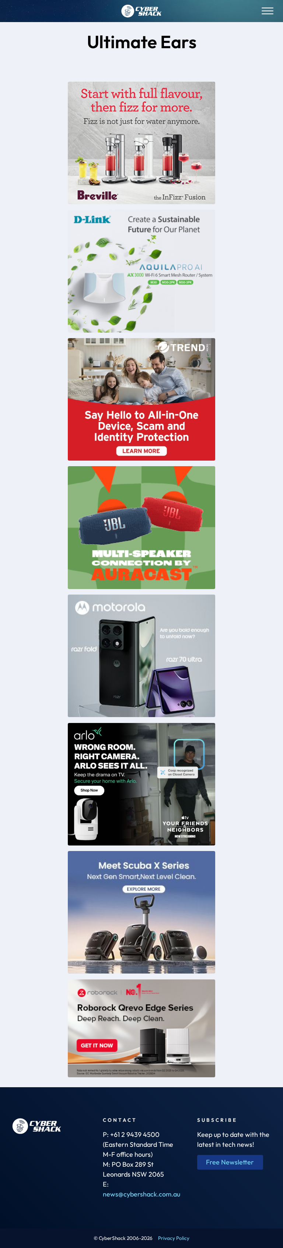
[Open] (267, 10)
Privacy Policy (173, 1238)
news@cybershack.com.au (141, 1194)
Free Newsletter (230, 1162)
